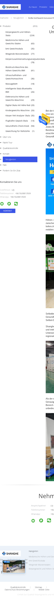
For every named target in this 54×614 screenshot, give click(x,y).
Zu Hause (33, 7)
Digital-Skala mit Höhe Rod (20, 105)
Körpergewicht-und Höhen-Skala (20, 34)
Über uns (7, 137)
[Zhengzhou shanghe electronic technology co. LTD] (35, 521)
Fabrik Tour (7, 142)
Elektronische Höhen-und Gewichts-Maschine (20, 98)
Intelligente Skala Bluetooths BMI (20, 90)
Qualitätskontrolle (10, 148)
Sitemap (38, 587)
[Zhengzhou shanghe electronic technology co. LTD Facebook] (1, 572)
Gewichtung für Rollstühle (20, 131)
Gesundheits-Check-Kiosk (20, 126)
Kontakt (6, 153)
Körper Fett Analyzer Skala (20, 115)
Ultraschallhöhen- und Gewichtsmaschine (20, 77)
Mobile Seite (44, 590)
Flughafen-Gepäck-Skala (20, 120)
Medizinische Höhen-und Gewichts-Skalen (20, 42)
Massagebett (20, 83)
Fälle (5, 165)
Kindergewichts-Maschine (20, 110)
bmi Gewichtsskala (20, 48)
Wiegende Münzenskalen (20, 53)
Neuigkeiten (11, 159)
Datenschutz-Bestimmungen (17, 590)
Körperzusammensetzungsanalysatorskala (21, 61)
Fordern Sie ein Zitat (11, 170)
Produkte (43, 7)
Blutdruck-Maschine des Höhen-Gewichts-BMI (20, 69)
